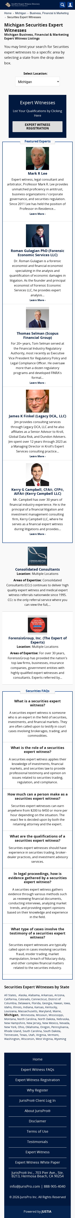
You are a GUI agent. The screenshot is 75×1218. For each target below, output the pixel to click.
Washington (12, 1039)
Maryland (45, 1011)
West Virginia (44, 1039)
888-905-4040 (54, 1187)
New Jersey (34, 1023)
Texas (23, 1035)
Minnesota (27, 1015)
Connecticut (39, 999)
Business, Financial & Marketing (49, 13)
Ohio (21, 1027)
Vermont (53, 1035)
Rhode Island (12, 1031)
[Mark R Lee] (37, 158)
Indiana (28, 1007)
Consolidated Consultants (37, 570)
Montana (10, 1019)
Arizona (59, 995)
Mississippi (56, 1015)
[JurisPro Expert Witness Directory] (29, 5)
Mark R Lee (37, 174)
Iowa (67, 1003)
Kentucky (51, 1007)
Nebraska (63, 1019)
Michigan (20, 13)
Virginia (41, 1035)
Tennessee (11, 1035)
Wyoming (60, 1039)
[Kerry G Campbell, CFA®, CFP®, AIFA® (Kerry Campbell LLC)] (37, 474)
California (10, 999)
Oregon (45, 1027)
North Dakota (46, 1019)
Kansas (39, 1007)
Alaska (22, 995)
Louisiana (10, 1011)
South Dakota (51, 1031)
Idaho (8, 1007)
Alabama (34, 995)
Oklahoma (32, 1027)
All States (10, 995)
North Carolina (26, 1019)
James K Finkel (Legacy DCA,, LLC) (37, 416)
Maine (57, 1011)
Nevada (64, 1023)
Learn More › (37, 214)
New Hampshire (14, 1023)
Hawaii (58, 1003)
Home (8, 13)
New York (10, 1027)
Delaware (24, 1003)
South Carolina (32, 1031)
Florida (36, 1003)
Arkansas (47, 995)
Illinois (17, 1007)
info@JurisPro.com (25, 1187)
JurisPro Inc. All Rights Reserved (43, 1197)
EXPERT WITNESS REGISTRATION (37, 127)
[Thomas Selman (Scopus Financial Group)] (37, 318)
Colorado (24, 999)
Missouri (41, 1015)
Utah (31, 1035)
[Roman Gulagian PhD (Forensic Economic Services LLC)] (37, 235)
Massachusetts (27, 1011)
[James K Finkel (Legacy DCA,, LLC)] (37, 401)
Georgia (47, 1003)
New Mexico (50, 1023)
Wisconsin (27, 1039)
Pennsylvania (59, 1027)
